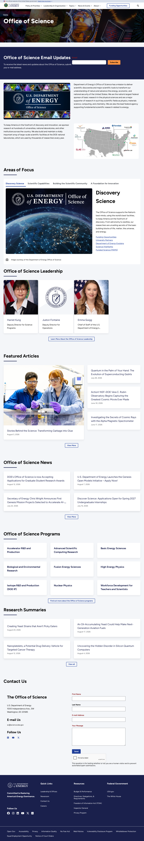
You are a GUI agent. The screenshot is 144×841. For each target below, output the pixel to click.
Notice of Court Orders (44, 836)
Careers (43, 806)
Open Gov (11, 831)
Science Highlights (104, 246)
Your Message (77, 726)
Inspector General (81, 808)
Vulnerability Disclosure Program (99, 831)
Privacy (35, 831)
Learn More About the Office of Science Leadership (71, 339)
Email (74, 57)
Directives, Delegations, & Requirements (84, 797)
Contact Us (44, 801)
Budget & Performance (83, 791)
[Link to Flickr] (32, 813)
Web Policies (78, 831)
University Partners (104, 240)
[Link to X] (27, 813)
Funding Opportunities (118, 6)
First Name (76, 694)
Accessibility (24, 831)
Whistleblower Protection (126, 831)
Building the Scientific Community (70, 183)
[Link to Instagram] (13, 813)
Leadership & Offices (48, 791)
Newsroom (44, 796)
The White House (114, 796)
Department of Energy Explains (110, 243)
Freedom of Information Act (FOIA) (88, 803)
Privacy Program (80, 813)
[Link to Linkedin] (18, 813)
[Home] (12, 6)
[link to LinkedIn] (8, 738)
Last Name (76, 705)
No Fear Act (65, 831)
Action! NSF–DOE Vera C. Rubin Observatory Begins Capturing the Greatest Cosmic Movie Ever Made (110, 395)
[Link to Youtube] (22, 813)
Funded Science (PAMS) (107, 250)
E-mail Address (78, 715)
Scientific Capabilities (38, 183)
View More (71, 445)
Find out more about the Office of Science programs (71, 601)
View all (71, 664)
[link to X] (18, 738)
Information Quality (49, 831)
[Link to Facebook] (8, 813)
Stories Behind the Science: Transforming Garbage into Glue (40, 430)
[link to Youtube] (13, 738)
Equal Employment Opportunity (19, 836)
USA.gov (110, 791)
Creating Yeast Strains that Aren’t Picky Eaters (32, 626)
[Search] (138, 5)
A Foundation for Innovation (105, 183)
